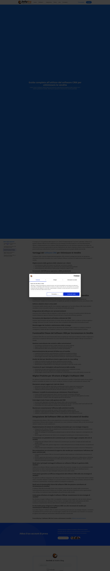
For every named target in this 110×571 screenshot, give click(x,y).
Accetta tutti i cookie (71, 294)
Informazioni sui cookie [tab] (72, 279)
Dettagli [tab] (55, 279)
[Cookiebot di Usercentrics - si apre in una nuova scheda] (74, 276)
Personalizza (54, 294)
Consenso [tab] (38, 279)
